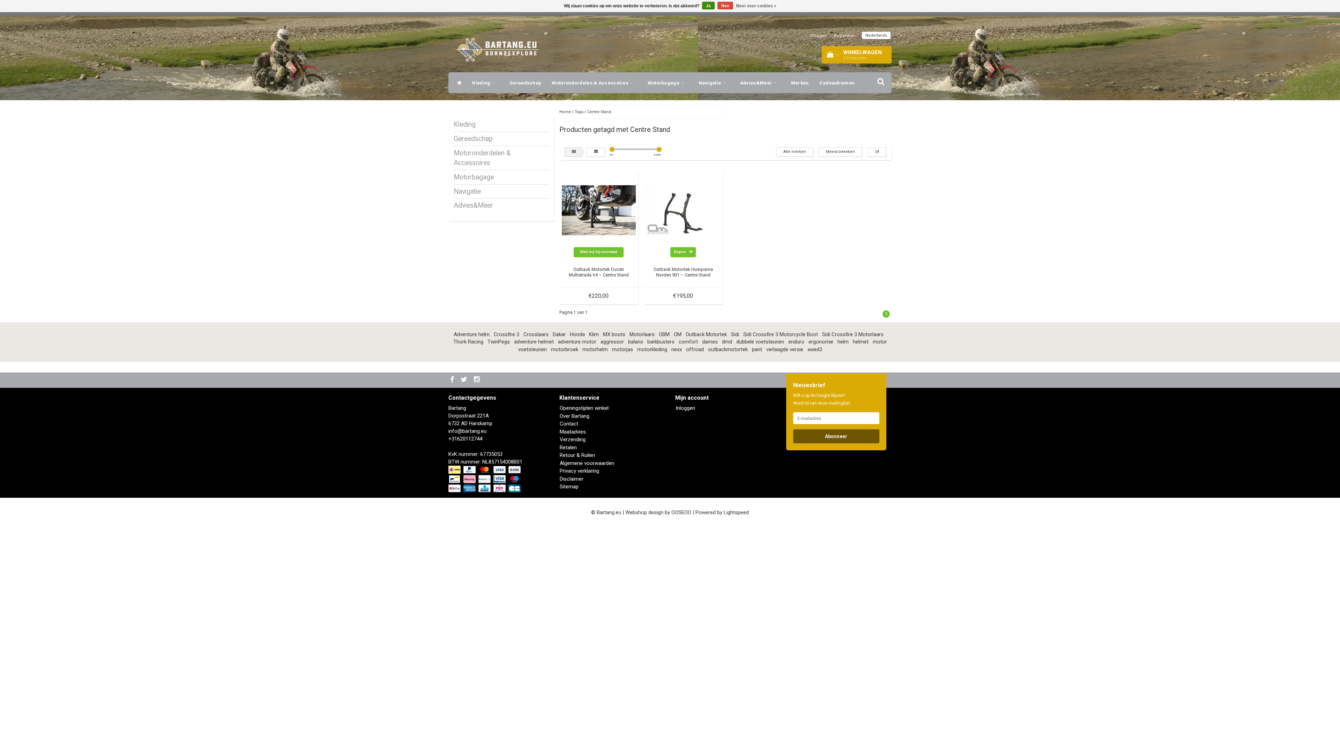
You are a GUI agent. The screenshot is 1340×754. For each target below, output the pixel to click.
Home (565, 112)
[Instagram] (478, 380)
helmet (861, 342)
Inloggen (818, 36)
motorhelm (595, 349)
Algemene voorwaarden (587, 463)
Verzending (573, 439)
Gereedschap (525, 83)
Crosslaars (536, 334)
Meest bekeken (840, 151)
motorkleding (652, 349)
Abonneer (836, 436)
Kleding (481, 83)
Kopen (680, 252)
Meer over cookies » (756, 5)
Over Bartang (574, 416)
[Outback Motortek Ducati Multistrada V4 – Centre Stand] (599, 210)
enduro (796, 342)
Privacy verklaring (579, 471)
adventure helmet (534, 342)
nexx (676, 349)
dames (710, 342)
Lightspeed (736, 512)
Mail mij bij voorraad (598, 252)
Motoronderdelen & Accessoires (591, 83)
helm (843, 342)
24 (877, 151)
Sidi (735, 334)
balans (635, 342)
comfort (688, 342)
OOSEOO (681, 512)
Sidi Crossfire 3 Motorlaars (853, 334)
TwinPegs (498, 342)
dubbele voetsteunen (760, 342)
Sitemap (569, 486)
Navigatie (710, 83)
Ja (708, 5)
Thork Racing (468, 342)
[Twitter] (465, 380)
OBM (664, 334)
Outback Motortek (706, 334)
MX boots (614, 334)
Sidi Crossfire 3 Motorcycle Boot (780, 334)
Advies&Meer (756, 83)
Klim (594, 334)
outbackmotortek (728, 349)
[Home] (457, 82)
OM (678, 334)
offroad (695, 349)
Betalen (568, 447)
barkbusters (661, 342)
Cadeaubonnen (837, 83)
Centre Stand (599, 112)
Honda (577, 334)
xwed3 (814, 349)
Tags (579, 112)
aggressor (612, 342)
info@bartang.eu (467, 431)
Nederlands (876, 35)
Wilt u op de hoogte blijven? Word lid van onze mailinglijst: (822, 399)
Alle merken (794, 151)
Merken (800, 83)
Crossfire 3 (506, 334)
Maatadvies (573, 432)
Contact (569, 424)
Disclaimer (571, 479)
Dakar (559, 334)
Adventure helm (472, 334)
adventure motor (577, 342)
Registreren (845, 36)
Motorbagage (664, 83)
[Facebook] (453, 380)
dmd (727, 342)
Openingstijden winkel (584, 408)
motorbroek (564, 349)
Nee (725, 5)
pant (757, 349)
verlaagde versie (784, 349)
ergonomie (821, 342)
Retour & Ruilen (577, 455)
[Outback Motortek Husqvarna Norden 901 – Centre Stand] (683, 210)
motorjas (622, 349)
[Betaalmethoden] (485, 479)
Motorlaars (642, 334)
